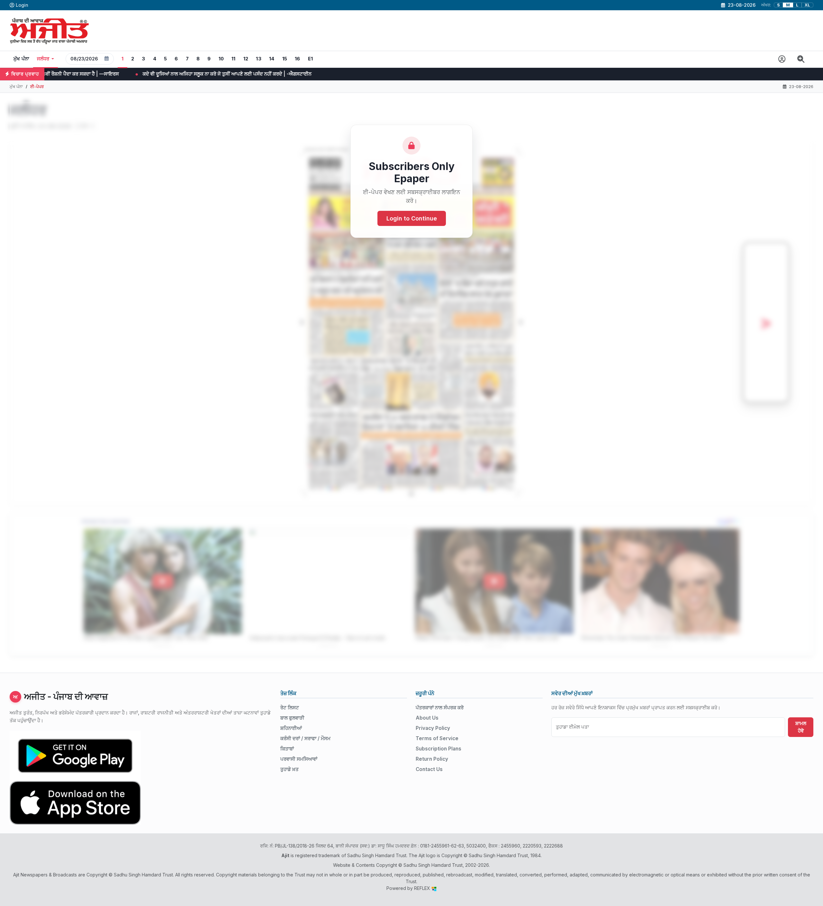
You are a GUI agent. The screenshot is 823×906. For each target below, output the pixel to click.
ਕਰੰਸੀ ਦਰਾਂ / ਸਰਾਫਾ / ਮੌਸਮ (305, 738)
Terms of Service (437, 738)
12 (246, 59)
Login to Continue (411, 218)
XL (807, 5)
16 (297, 59)
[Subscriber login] (782, 59)
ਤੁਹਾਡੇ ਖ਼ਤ (289, 769)
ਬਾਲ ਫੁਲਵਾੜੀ (292, 718)
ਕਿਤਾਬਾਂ (287, 749)
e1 (310, 59)
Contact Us (429, 769)
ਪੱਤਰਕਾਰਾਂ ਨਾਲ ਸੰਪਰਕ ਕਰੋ (440, 707)
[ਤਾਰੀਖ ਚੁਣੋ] (107, 59)
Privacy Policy (433, 728)
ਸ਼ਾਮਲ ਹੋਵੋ (800, 727)
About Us (427, 718)
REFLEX (422, 888)
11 (233, 59)
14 (272, 59)
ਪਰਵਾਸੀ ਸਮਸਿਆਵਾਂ (298, 759)
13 (258, 59)
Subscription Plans (438, 749)
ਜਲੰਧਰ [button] (43, 59)
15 (284, 59)
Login (22, 5)
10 (221, 59)
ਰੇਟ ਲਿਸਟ (289, 707)
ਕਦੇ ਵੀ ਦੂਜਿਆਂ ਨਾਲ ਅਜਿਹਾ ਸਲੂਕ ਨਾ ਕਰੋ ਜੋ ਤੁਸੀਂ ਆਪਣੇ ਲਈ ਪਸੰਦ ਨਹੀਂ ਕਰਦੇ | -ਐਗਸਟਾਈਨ (137, 74)
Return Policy (432, 759)
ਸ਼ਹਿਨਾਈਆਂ (291, 728)
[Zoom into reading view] (800, 59)
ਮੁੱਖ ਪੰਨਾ (21, 59)
